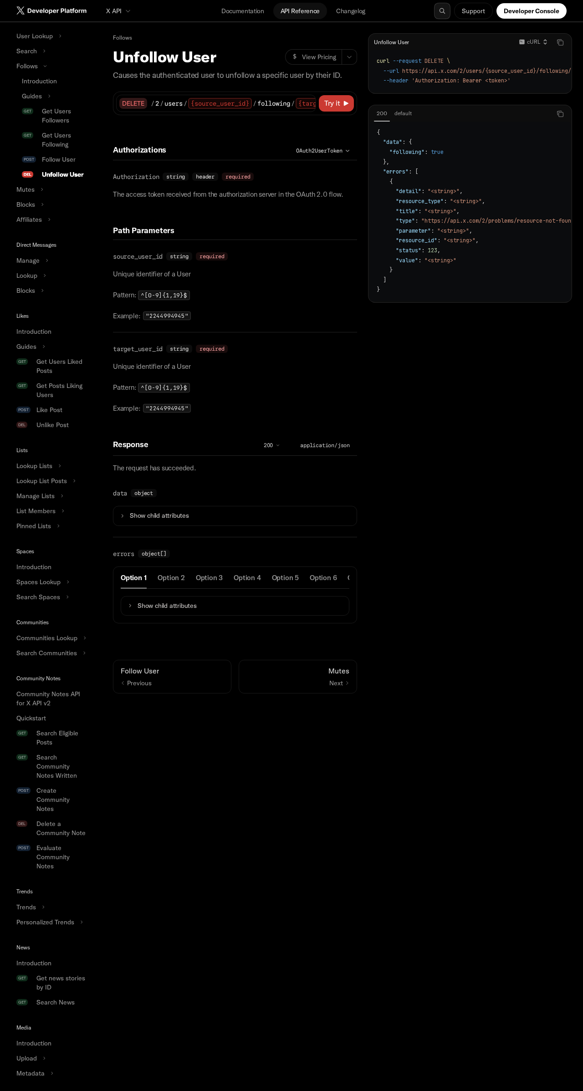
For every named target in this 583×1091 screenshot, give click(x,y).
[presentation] (51, 556)
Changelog (350, 11)
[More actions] (349, 57)
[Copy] (307, 103)
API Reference (300, 11)
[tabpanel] (470, 211)
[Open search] (442, 11)
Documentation (242, 11)
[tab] (134, 577)
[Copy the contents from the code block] (560, 42)
